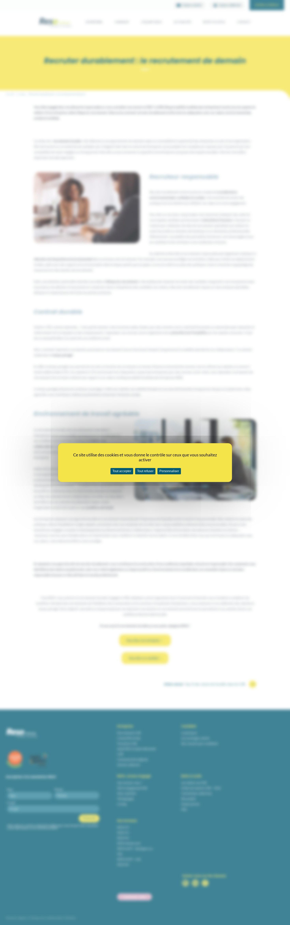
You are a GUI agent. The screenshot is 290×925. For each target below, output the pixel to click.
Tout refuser (145, 471)
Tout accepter (121, 471)
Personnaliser (169, 471)
